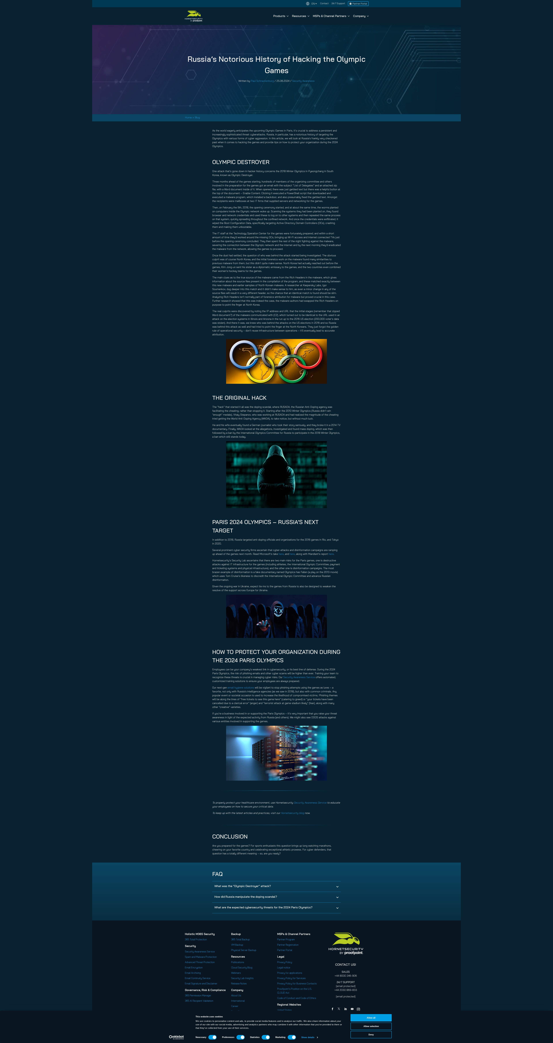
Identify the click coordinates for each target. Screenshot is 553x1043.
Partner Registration (288, 944)
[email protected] (346, 986)
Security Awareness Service (299, 677)
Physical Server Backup (243, 950)
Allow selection (371, 1026)
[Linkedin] (345, 1009)
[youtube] (352, 1009)
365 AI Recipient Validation (199, 1000)
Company (359, 16)
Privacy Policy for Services (291, 978)
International (238, 1000)
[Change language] (311, 3)
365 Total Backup (240, 939)
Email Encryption (194, 967)
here (281, 554)
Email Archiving (193, 972)
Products (279, 16)
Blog (197, 117)
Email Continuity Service (197, 978)
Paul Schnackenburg (262, 81)
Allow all (371, 1018)
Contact (324, 3)
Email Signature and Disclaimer (201, 983)
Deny (371, 1034)
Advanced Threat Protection (200, 962)
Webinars (236, 972)
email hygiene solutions (241, 687)
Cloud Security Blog (241, 967)
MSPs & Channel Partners (329, 16)
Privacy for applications (289, 972)
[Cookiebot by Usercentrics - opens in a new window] (176, 1037)
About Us (236, 995)
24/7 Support (338, 3)
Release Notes (239, 983)
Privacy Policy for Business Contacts (297, 983)
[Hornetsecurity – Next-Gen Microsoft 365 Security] (193, 16)
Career (234, 1006)
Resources (299, 16)
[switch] (240, 1037)
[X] (339, 1009)
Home (188, 117)
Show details (307, 1037)
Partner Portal (360, 3)
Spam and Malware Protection (201, 956)
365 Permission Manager (198, 995)
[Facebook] (333, 1009)
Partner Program (286, 939)
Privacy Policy (284, 962)
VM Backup (237, 944)
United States (284, 1009)
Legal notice (283, 967)
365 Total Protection (196, 939)
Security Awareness (303, 81)
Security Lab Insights (242, 978)
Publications (237, 962)
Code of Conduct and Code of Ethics (296, 998)
